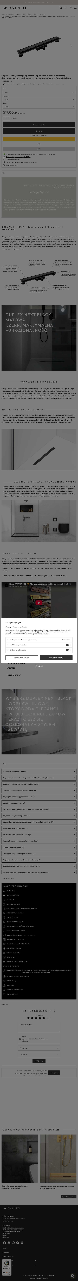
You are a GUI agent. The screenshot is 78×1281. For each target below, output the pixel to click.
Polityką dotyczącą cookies (52, 630)
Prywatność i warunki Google (40, 633)
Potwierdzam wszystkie (56, 658)
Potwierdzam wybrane (21, 658)
